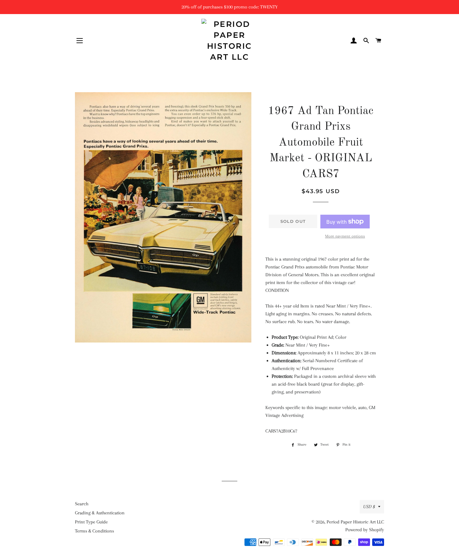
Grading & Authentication (100, 513)
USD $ (369, 506)
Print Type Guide (91, 522)
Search (81, 504)
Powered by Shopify (364, 529)
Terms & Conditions (94, 531)
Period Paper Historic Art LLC (355, 522)
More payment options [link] (345, 236)
